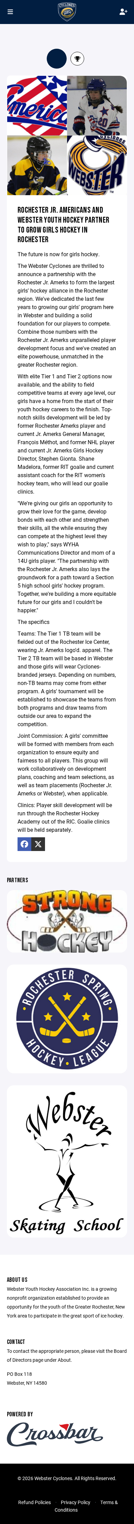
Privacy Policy (75, 1502)
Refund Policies (34, 1502)
